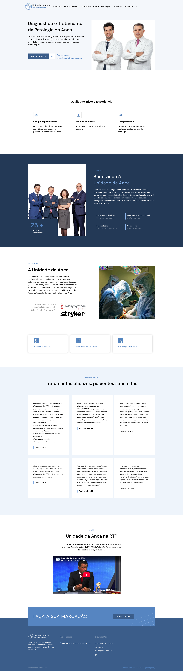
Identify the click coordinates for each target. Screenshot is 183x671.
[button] (52, 56)
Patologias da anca (127, 346)
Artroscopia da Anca (86, 346)
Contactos (128, 6)
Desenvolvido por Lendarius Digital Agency (138, 668)
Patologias (105, 6)
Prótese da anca (71, 6)
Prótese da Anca (42, 346)
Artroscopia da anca (90, 6)
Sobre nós (57, 6)
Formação (117, 6)
